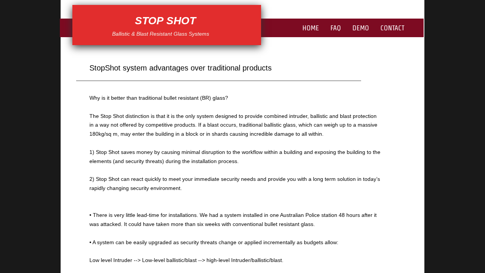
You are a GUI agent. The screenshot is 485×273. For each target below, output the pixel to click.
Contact (392, 27)
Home (310, 27)
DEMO (360, 27)
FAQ (335, 27)
